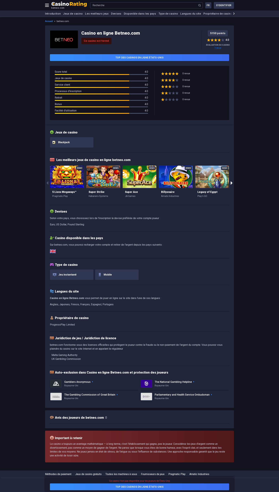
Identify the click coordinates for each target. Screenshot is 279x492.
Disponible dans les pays (140, 13)
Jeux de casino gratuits (88, 474)
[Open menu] (47, 5)
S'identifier (224, 5)
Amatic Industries (199, 474)
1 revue (218, 48)
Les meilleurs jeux (97, 13)
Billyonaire (168, 191)
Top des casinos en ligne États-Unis (139, 57)
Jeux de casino (73, 13)
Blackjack (63, 142)
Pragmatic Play (177, 474)
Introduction (53, 13)
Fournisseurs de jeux (153, 474)
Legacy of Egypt (207, 191)
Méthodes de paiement (58, 474)
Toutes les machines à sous (121, 474)
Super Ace (131, 191)
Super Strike (96, 191)
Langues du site (190, 13)
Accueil (49, 21)
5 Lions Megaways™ (64, 191)
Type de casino (168, 13)
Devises (116, 13)
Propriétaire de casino (217, 13)
